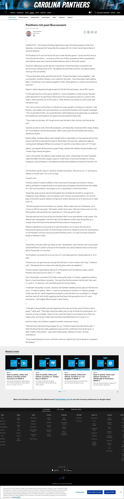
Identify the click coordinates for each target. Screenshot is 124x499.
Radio (18, 430)
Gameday (49, 422)
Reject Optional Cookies (95, 492)
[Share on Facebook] (84, 33)
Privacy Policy (17, 497)
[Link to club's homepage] (5, 12)
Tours (109, 448)
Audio (18, 422)
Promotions (79, 421)
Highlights (33, 421)
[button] (59, 391)
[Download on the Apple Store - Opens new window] (55, 470)
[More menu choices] (53, 12)
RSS (94, 421)
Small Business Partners (94, 443)
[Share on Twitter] (88, 33)
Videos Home (33, 418)
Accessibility (109, 451)
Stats (2, 435)
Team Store (79, 418)
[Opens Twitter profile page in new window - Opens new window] (34, 35)
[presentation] (118, 392)
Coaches (2, 429)
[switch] (90, 12)
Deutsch (19, 433)
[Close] (121, 492)
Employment (94, 418)
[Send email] (92, 33)
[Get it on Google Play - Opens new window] (68, 471)
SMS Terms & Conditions (94, 434)
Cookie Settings (79, 492)
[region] (62, 492)
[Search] (95, 12)
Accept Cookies (109, 492)
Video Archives (33, 438)
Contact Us (94, 439)
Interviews (33, 424)
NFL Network (33, 427)
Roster (2, 418)
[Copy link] (95, 32)
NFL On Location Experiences (64, 433)
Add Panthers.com (63, 399)
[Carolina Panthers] (62, 478)
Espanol (19, 435)
